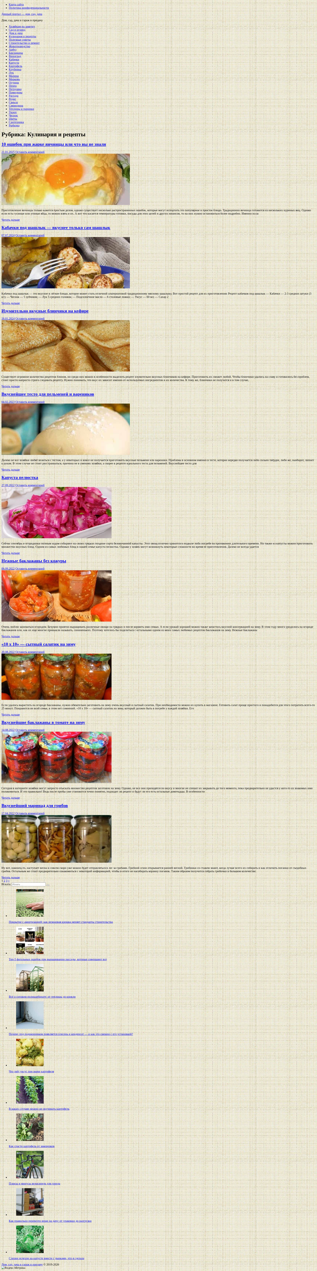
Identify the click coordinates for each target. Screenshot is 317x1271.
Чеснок (13, 115)
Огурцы (14, 82)
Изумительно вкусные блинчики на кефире (45, 310)
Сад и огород (17, 29)
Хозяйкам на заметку (22, 26)
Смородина (16, 105)
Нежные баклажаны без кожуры (33, 560)
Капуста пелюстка (19, 477)
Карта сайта (16, 4)
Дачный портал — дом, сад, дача (21, 14)
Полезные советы (20, 39)
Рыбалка (14, 125)
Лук (11, 72)
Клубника (15, 69)
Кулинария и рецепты (22, 36)
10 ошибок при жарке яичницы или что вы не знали (53, 144)
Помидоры (15, 92)
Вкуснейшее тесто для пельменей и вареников (47, 394)
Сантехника (16, 122)
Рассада (13, 95)
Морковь (14, 79)
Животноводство (19, 46)
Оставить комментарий (30, 152)
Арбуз (12, 49)
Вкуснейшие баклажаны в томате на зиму (43, 722)
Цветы (13, 118)
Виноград (15, 56)
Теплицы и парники (21, 108)
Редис (12, 99)
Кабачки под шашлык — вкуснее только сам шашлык (55, 227)
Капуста (14, 62)
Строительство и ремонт (24, 43)
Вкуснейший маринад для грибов (34, 805)
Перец (13, 85)
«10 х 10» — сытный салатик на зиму (38, 644)
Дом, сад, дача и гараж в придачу (22, 1264)
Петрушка (15, 89)
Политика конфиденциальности (29, 7)
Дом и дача (16, 33)
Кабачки (14, 59)
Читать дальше (10, 219)
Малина (14, 75)
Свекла (13, 102)
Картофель (15, 66)
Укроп (13, 112)
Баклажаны (16, 52)
